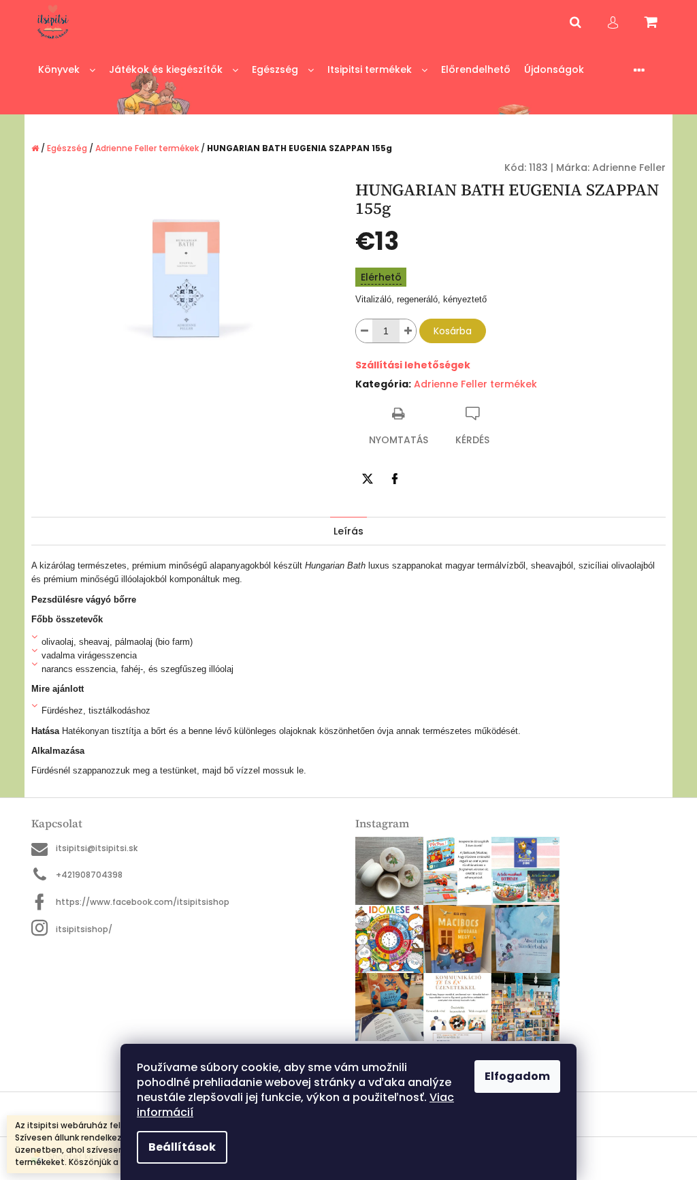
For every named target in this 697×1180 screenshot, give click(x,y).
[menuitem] (66, 70)
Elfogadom (517, 1076)
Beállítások (182, 1147)
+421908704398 (89, 874)
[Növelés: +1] (408, 330)
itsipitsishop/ (84, 929)
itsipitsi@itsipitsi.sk (96, 848)
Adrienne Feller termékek (475, 384)
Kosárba (453, 331)
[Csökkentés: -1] (364, 330)
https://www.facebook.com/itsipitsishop (142, 902)
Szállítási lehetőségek (412, 365)
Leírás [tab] (348, 531)
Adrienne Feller (629, 167)
